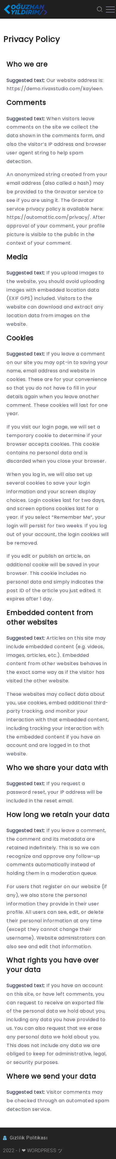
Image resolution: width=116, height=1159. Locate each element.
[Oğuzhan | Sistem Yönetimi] (25, 9)
